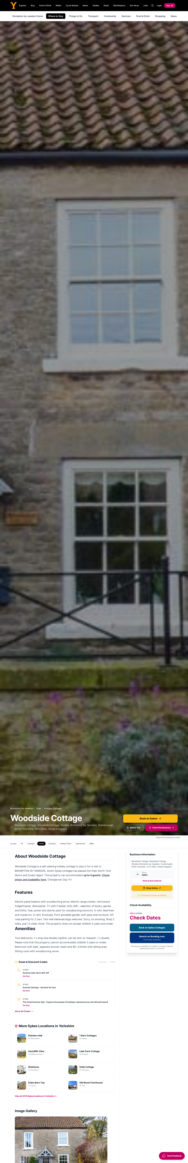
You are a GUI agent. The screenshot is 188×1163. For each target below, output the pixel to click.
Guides (96, 5)
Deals (106, 5)
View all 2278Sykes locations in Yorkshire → (36, 1096)
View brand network (151, 881)
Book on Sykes (148, 818)
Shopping (160, 16)
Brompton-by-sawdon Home (28, 16)
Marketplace (119, 5)
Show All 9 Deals (22, 1011)
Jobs (145, 5)
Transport (93, 16)
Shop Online (152, 888)
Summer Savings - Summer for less (39, 987)
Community (110, 16)
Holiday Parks (65, 844)
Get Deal (26, 976)
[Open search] (152, 5)
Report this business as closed (168, 837)
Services (126, 16)
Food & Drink (45, 5)
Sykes (25, 970)
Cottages (30, 844)
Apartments (80, 844)
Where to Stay (55, 16)
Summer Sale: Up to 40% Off (36, 973)
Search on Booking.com (152, 938)
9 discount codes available (153, 895)
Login (159, 5)
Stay (33, 5)
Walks (58, 5)
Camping (51, 844)
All (22, 844)
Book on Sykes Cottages (152, 927)
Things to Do (75, 16)
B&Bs (92, 844)
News (85, 5)
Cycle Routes (72, 5)
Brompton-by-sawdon (21, 808)
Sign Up (169, 5)
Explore (22, 5)
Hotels (41, 844)
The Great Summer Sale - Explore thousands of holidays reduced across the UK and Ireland (65, 1002)
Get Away (134, 5)
